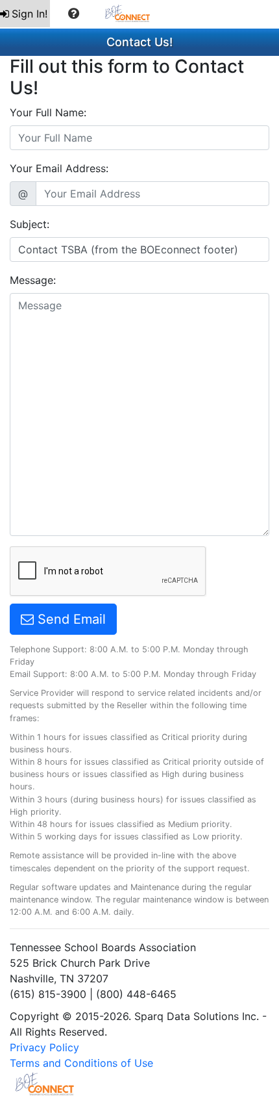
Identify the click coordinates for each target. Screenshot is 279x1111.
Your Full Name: (48, 112)
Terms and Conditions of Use (81, 1062)
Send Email (70, 619)
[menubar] (81, 14)
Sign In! (29, 13)
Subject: (29, 224)
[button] (74, 13)
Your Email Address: (59, 168)
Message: (33, 280)
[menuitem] (25, 13)
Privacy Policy (44, 1047)
